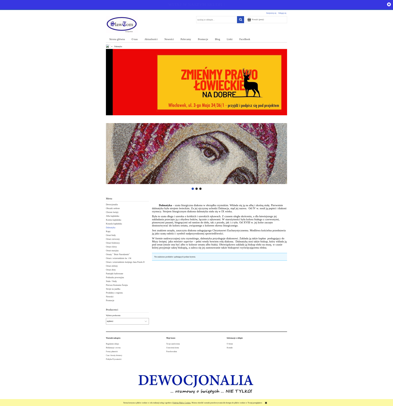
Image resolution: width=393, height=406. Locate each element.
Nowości (109, 296)
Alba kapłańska (112, 216)
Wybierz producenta (113, 315)
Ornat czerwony (113, 239)
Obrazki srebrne (113, 208)
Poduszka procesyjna (115, 277)
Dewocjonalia (112, 204)
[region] (196, 153)
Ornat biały (111, 235)
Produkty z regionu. (114, 293)
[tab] (193, 189)
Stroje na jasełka (113, 289)
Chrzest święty (112, 212)
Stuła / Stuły (111, 281)
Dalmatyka (110, 227)
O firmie (230, 344)
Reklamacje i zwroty (113, 348)
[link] (196, 153)
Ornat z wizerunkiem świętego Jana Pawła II (125, 262)
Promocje (110, 300)
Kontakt (230, 348)
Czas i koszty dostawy (114, 355)
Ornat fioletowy (113, 243)
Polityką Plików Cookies (182, 403)
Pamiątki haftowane (114, 273)
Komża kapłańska (113, 220)
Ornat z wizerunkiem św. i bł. (119, 258)
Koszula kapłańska (114, 224)
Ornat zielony (112, 266)
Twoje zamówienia (173, 344)
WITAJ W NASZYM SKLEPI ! (196, 4)
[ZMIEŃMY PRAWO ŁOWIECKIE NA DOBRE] (196, 82)
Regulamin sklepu (112, 344)
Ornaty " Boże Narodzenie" (118, 254)
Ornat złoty (111, 270)
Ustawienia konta (172, 348)
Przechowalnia (171, 351)
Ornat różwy (111, 247)
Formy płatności (112, 351)
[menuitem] (117, 39)
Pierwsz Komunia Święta (117, 285)
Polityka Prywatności (113, 359)
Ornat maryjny (112, 250)
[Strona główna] (122, 24)
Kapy (108, 231)
